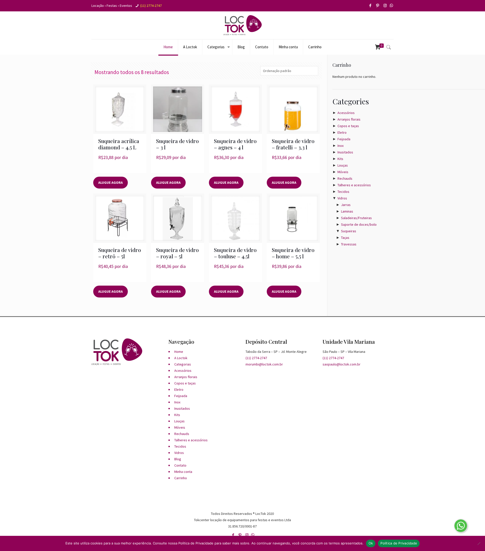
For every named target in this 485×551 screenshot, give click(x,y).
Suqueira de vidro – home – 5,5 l (293, 253)
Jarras (346, 204)
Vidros (342, 198)
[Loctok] (242, 25)
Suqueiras (348, 231)
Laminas (347, 211)
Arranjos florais (348, 119)
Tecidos (343, 191)
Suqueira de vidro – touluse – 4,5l (235, 253)
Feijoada (343, 139)
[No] (478, 543)
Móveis (342, 172)
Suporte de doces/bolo (359, 224)
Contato (180, 465)
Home (178, 351)
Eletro (342, 132)
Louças (342, 165)
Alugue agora (110, 182)
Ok (371, 543)
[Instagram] (385, 5)
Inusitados (345, 152)
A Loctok (180, 358)
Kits (340, 158)
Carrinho (180, 478)
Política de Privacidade (398, 543)
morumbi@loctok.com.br (264, 364)
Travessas (348, 244)
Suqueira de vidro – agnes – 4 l (235, 144)
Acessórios (346, 112)
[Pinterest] (378, 5)
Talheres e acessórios (354, 185)
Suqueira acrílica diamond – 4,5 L (118, 144)
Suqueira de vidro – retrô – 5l (119, 253)
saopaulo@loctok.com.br (341, 364)
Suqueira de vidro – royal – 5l (177, 253)
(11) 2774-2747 (151, 5)
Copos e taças (348, 126)
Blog (177, 459)
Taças (345, 237)
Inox (340, 145)
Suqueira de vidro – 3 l (177, 144)
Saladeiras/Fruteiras (356, 218)
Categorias (182, 364)
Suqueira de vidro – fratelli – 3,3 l (293, 144)
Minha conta (183, 471)
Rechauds (344, 178)
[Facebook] (371, 5)
